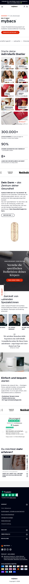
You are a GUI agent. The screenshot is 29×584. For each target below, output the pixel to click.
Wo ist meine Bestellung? (7, 514)
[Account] (24, 6)
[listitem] (7, 63)
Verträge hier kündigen (7, 517)
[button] (27, 6)
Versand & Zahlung (6, 523)
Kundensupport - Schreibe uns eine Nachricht (12, 511)
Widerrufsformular (6, 520)
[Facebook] (8, 549)
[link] (14, 16)
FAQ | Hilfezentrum (6, 508)
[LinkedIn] (2, 549)
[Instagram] (5, 549)
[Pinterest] (10, 549)
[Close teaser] (4, 284)
